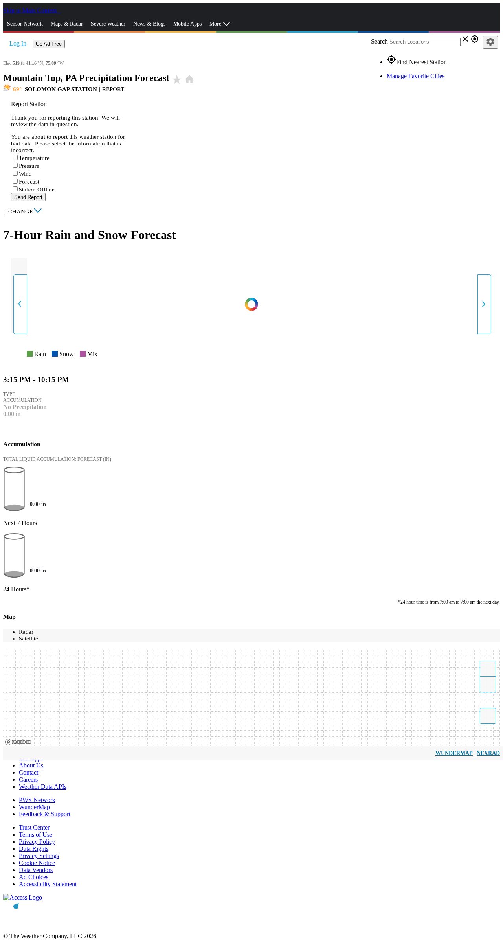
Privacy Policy (37, 841)
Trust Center (34, 827)
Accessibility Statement (48, 884)
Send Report (28, 197)
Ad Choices (33, 877)
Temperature (34, 158)
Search (379, 41)
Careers (28, 779)
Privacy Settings (39, 855)
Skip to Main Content (30, 10)
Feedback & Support (44, 814)
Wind (25, 174)
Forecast (29, 182)
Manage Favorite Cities (415, 76)
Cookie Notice (37, 862)
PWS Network (37, 800)
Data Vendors (36, 870)
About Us (31, 765)
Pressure (29, 166)
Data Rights (33, 848)
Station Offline (37, 189)
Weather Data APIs (42, 786)
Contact (28, 772)
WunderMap (454, 753)
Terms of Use (35, 834)
